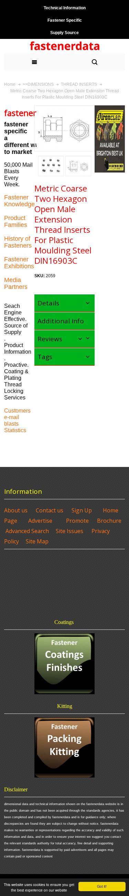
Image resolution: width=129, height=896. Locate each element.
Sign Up (82, 510)
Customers (17, 411)
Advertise (40, 520)
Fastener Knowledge (19, 201)
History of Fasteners (18, 242)
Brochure (109, 520)
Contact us (49, 510)
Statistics (15, 430)
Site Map (37, 541)
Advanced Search (27, 531)
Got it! (102, 886)
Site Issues (69, 531)
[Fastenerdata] (64, 46)
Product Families (15, 221)
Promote (77, 520)
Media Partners (16, 283)
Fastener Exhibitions (19, 263)
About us (16, 510)
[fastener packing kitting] (64, 747)
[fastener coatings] (64, 663)
